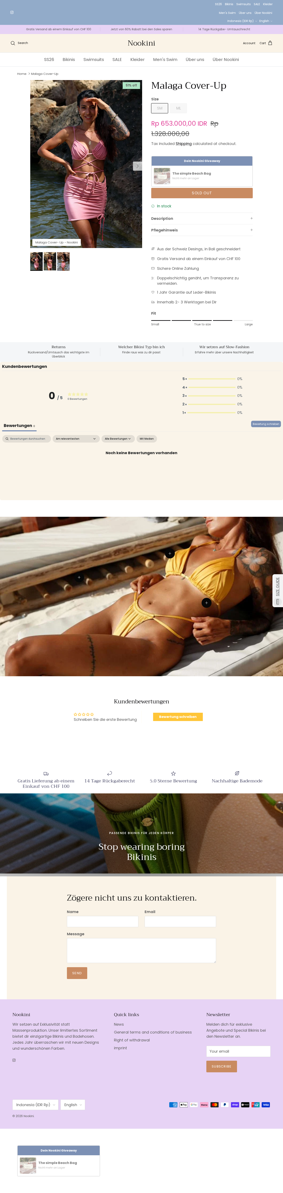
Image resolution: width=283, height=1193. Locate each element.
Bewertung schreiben (266, 424)
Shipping (184, 143)
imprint (120, 1048)
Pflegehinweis (164, 230)
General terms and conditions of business (153, 1032)
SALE (257, 4)
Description (162, 218)
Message (75, 933)
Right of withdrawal (132, 1040)
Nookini (29, 1116)
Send (77, 973)
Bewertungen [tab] (19, 425)
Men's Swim (227, 13)
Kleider (268, 4)
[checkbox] (147, 439)
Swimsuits (243, 4)
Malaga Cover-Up (44, 74)
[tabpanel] (141, 466)
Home (22, 74)
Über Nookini (263, 13)
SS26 (218, 4)
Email (150, 911)
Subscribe (222, 1066)
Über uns (245, 13)
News (119, 1024)
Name (73, 911)
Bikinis (229, 4)
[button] (212, 379)
